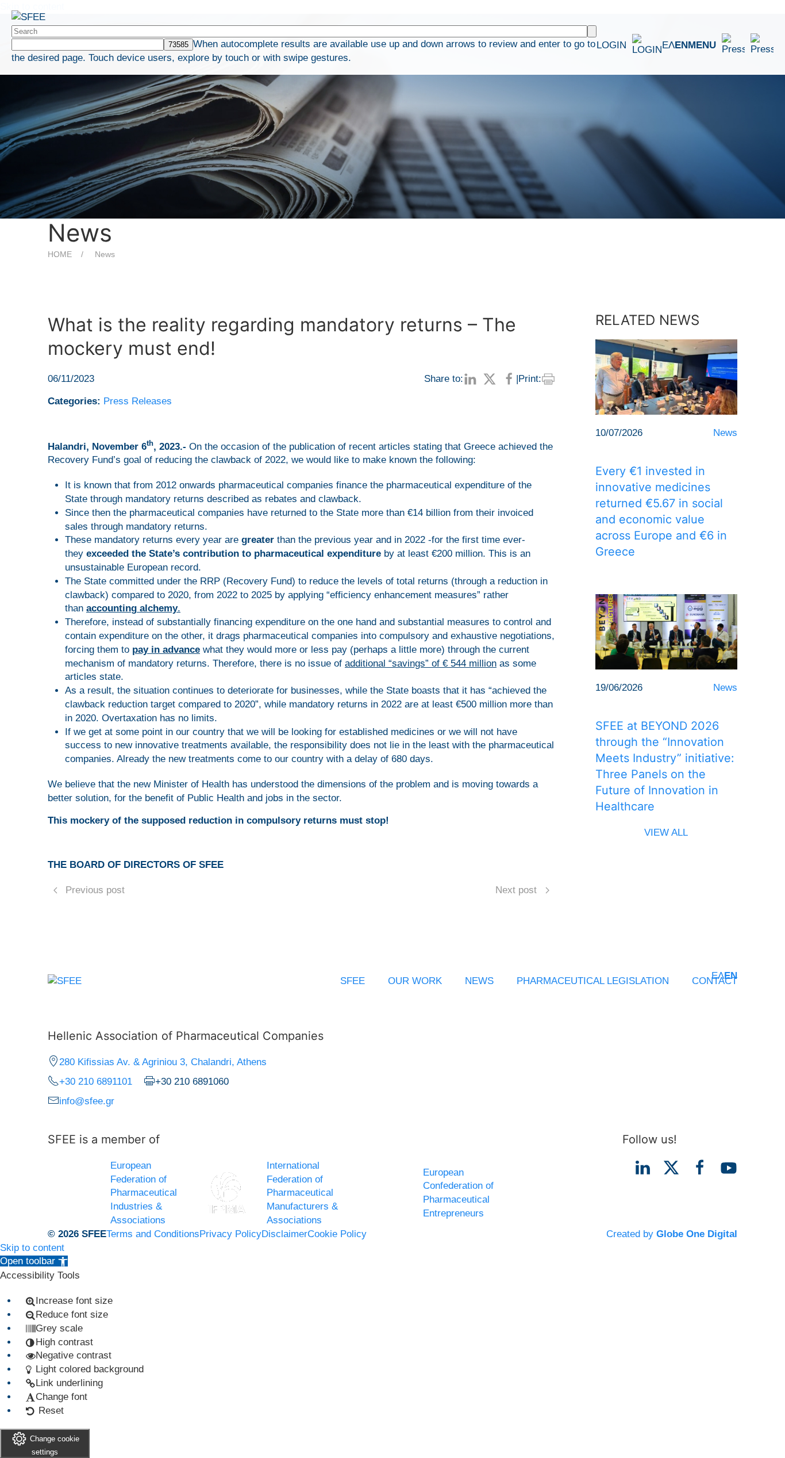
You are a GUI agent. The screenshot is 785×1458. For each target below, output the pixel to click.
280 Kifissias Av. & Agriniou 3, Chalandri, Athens (163, 1062)
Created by (671, 1234)
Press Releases (137, 401)
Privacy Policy (230, 1234)
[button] (731, 44)
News (105, 254)
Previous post (95, 890)
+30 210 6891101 (95, 1081)
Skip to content (32, 1247)
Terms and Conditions (152, 1234)
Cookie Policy (337, 1234)
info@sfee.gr (86, 1101)
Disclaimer (284, 1234)
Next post (516, 890)
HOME (60, 254)
